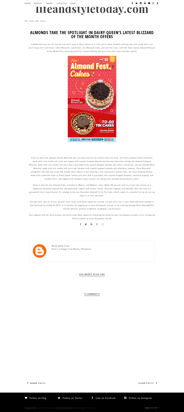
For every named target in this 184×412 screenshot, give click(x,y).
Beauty (38, 3)
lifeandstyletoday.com (92, 8)
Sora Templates (45, 407)
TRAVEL (49, 3)
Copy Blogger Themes (83, 407)
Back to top (151, 408)
